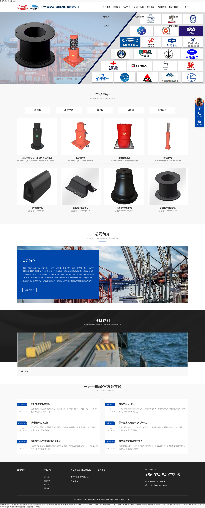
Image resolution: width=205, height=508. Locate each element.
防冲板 (100, 110)
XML (128, 499)
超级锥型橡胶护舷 (124, 208)
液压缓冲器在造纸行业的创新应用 (47, 441)
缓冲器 (37, 110)
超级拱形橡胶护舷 (80, 208)
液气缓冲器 (168, 158)
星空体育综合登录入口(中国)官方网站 (179, 504)
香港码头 (23, 370)
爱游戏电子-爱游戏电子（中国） (30, 507)
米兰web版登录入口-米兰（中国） (111, 504)
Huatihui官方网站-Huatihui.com (59, 504)
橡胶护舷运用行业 (127, 404)
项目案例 (162, 7)
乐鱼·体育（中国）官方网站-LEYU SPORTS (85, 504)
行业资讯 (74, 481)
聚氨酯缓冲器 (124, 158)
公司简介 (116, 7)
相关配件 (162, 110)
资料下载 (150, 7)
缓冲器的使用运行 (39, 422)
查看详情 (28, 290)
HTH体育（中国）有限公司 (132, 504)
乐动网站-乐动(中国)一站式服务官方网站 (13, 504)
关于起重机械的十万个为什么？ (134, 422)
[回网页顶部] (199, 109)
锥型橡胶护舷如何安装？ (130, 441)
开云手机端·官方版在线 (7, 1)
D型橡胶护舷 (37, 208)
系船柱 (131, 110)
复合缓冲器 (81, 158)
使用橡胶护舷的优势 (40, 404)
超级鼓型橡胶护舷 (168, 208)
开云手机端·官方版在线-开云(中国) (173, 9)
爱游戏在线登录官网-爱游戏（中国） (154, 504)
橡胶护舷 (68, 110)
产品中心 (126, 7)
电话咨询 (199, 116)
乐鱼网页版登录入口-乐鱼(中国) (37, 504)
